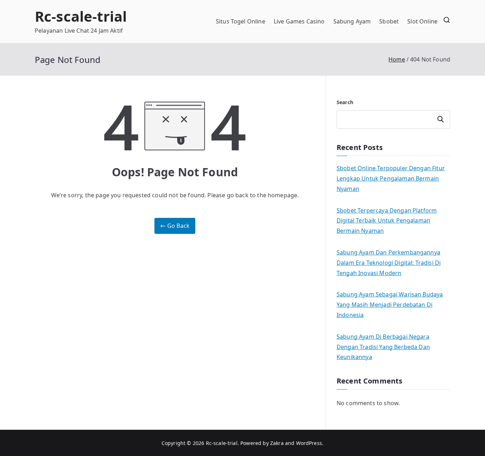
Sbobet (389, 21)
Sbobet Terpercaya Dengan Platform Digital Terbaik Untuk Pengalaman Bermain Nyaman (387, 220)
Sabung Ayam (352, 21)
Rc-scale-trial (81, 16)
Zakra (277, 443)
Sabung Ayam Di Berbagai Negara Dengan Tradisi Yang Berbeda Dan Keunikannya (383, 347)
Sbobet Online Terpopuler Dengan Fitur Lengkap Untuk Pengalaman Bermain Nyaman (391, 178)
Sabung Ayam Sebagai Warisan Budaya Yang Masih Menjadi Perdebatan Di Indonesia (390, 304)
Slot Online (422, 21)
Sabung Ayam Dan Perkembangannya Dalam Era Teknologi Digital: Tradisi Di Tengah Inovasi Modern (389, 262)
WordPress (309, 443)
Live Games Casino (299, 21)
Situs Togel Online (240, 21)
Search (345, 102)
